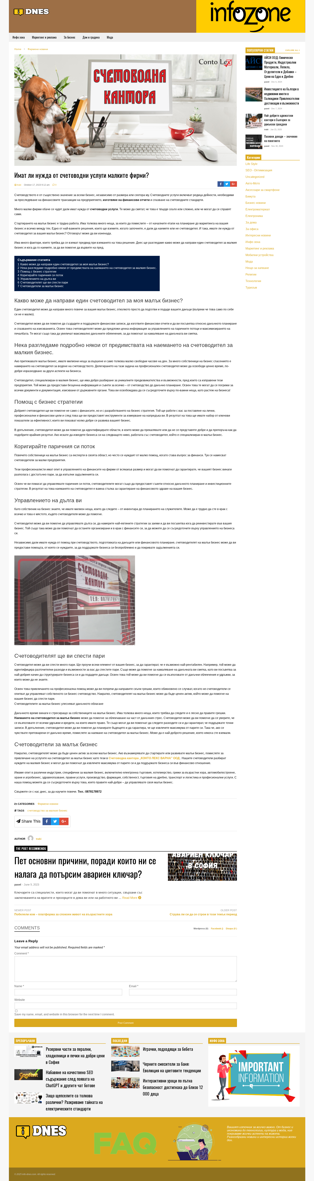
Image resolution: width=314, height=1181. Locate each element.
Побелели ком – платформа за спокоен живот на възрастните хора (63, 914)
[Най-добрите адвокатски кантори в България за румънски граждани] (253, 121)
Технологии (253, 281)
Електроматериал (257, 209)
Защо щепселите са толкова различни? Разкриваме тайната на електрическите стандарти (74, 1102)
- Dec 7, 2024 (276, 108)
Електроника (254, 215)
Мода (110, 37)
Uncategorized (254, 176)
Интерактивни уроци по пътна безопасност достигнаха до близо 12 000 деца (173, 1087)
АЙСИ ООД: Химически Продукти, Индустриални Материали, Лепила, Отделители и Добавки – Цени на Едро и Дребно (280, 67)
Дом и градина (91, 37)
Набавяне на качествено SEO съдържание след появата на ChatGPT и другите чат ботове (70, 1078)
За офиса (251, 229)
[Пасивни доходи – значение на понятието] (253, 142)
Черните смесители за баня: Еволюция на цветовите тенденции (172, 1067)
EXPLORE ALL (292, 50)
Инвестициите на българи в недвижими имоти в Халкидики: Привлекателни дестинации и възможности (281, 96)
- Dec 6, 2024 (276, 82)
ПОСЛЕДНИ (120, 1041)
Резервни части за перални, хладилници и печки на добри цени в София (75, 1055)
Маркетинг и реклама (44, 37)
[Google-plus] (233, 184)
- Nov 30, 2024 (276, 146)
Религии (250, 274)
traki (19, 185)
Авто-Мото (252, 183)
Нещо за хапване (257, 267)
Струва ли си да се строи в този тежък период (203, 914)
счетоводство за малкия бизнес (47, 810)
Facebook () (217, 928)
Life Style (251, 163)
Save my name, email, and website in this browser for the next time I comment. (64, 1014)
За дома (251, 222)
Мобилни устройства (259, 255)
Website (19, 999)
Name (19, 986)
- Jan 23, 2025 (275, 129)
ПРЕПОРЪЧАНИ (25, 1041)
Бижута (250, 196)
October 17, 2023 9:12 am (37, 185)
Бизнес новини (255, 202)
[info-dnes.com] (32, 11)
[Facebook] (221, 184)
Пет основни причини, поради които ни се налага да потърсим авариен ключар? (85, 866)
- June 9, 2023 (30, 884)
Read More (130, 898)
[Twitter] (227, 184)
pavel (17, 884)
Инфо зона (19, 37)
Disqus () (231, 928)
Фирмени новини (48, 803)
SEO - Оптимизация (258, 170)
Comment (21, 953)
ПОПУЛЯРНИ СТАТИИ (260, 50)
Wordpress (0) (201, 928)
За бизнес (69, 37)
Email (133, 986)
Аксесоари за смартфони (262, 189)
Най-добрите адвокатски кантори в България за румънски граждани (278, 119)
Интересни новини (258, 235)
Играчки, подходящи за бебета (168, 1049)
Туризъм (251, 287)
